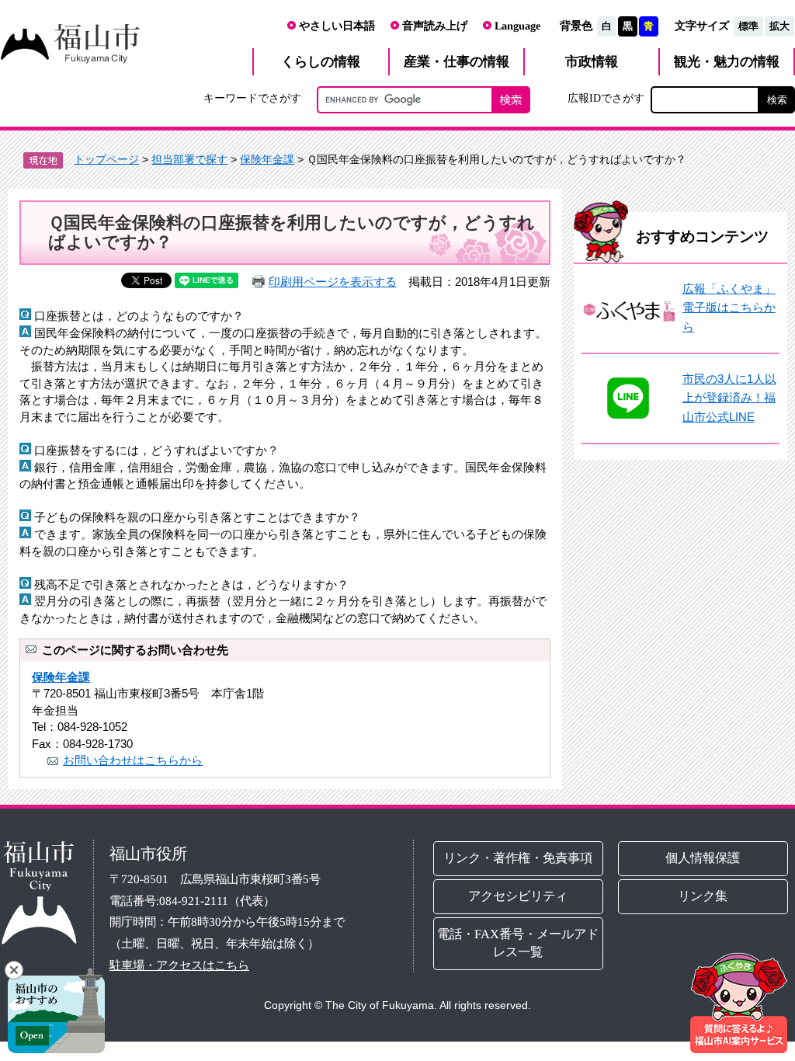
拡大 (779, 26)
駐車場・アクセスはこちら (179, 965)
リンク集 (702, 896)
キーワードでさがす (252, 98)
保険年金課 (267, 159)
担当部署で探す (189, 159)
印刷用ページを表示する (333, 281)
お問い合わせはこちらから (133, 760)
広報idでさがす (606, 98)
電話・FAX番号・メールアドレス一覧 (518, 943)
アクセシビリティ (518, 896)
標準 (748, 26)
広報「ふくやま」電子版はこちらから (729, 307)
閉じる (14, 970)
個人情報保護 (702, 858)
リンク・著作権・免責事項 (518, 858)
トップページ (106, 159)
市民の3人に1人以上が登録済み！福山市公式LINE (729, 397)
